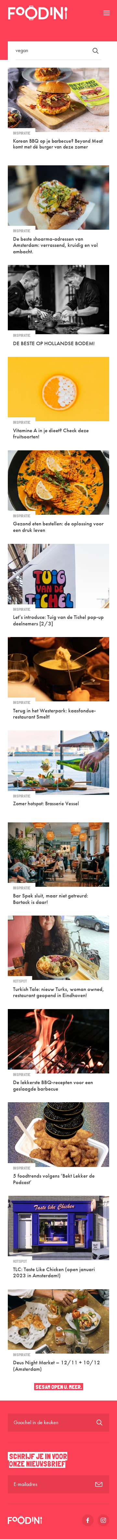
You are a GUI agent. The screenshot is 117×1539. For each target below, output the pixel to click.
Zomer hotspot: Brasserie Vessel (46, 803)
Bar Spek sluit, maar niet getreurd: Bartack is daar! (50, 899)
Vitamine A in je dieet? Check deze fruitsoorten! (51, 433)
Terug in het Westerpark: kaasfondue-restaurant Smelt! (54, 713)
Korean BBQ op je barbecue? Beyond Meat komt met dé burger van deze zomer (58, 143)
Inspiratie (21, 133)
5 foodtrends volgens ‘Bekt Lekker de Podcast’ (54, 1179)
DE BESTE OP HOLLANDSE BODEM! (54, 343)
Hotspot (20, 981)
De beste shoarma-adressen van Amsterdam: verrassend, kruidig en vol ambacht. (55, 245)
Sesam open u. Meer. (58, 1386)
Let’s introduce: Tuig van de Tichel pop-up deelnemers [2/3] (58, 620)
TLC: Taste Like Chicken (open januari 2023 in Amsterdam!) (54, 1272)
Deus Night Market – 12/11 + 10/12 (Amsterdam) (56, 1365)
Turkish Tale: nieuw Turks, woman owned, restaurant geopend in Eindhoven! (58, 992)
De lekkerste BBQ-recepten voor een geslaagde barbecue (53, 1085)
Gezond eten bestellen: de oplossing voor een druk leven (58, 526)
